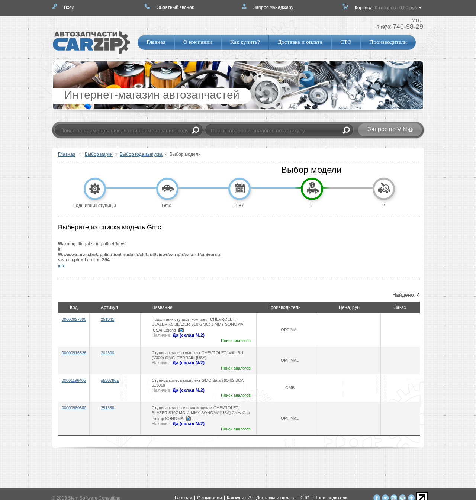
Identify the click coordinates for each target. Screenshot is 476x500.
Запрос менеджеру (273, 7)
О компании (197, 42)
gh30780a (110, 380)
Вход (69, 7)
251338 (107, 408)
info (61, 265)
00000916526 (74, 353)
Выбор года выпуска (141, 154)
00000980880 (74, 408)
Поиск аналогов (236, 340)
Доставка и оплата (300, 42)
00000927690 (74, 319)
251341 (107, 319)
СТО (345, 42)
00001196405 (74, 380)
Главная (156, 42)
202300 (107, 353)
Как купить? (245, 42)
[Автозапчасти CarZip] (91, 52)
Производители (388, 42)
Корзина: (386, 7)
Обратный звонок (175, 7)
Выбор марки (99, 154)
